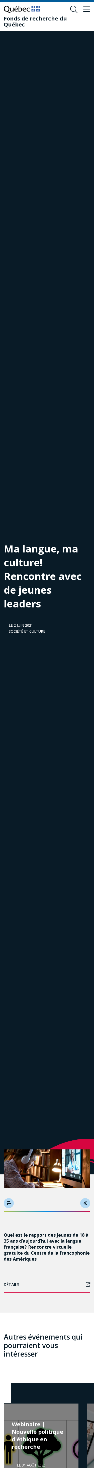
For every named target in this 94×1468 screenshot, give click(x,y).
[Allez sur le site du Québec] (22, 9)
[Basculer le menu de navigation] (86, 9)
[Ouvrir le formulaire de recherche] (74, 9)
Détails (11, 1284)
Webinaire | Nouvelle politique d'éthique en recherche (37, 1435)
